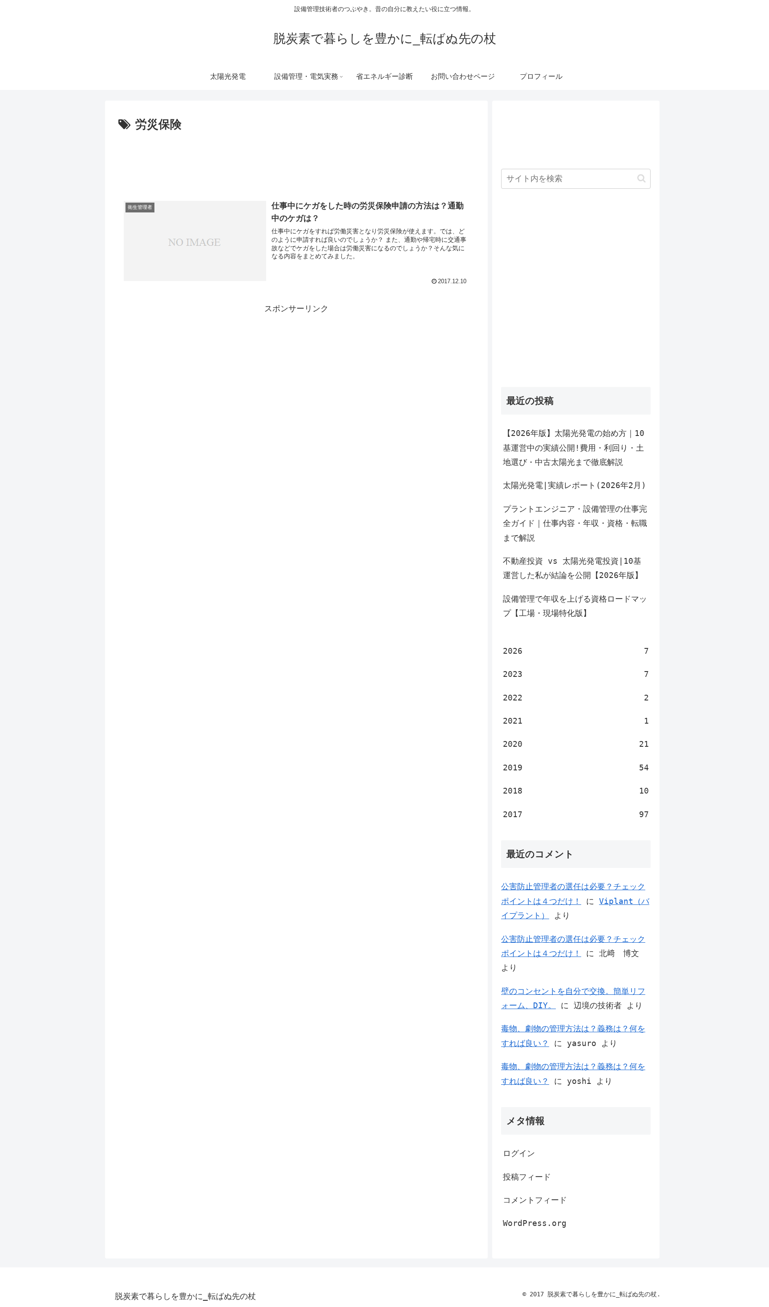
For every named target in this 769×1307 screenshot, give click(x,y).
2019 (576, 767)
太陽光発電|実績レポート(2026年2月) (574, 485)
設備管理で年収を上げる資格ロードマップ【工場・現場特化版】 (575, 606)
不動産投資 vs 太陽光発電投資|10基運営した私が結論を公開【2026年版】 (573, 568)
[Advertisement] (296, 159)
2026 (576, 651)
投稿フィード (527, 1176)
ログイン (519, 1153)
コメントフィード (535, 1200)
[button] (641, 178)
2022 (576, 697)
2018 (576, 790)
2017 (576, 814)
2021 (576, 720)
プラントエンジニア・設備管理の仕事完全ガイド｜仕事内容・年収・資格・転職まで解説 (575, 523)
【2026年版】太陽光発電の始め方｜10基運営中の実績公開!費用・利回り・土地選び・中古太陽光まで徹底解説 (573, 447)
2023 (576, 674)
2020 (576, 744)
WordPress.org (535, 1223)
